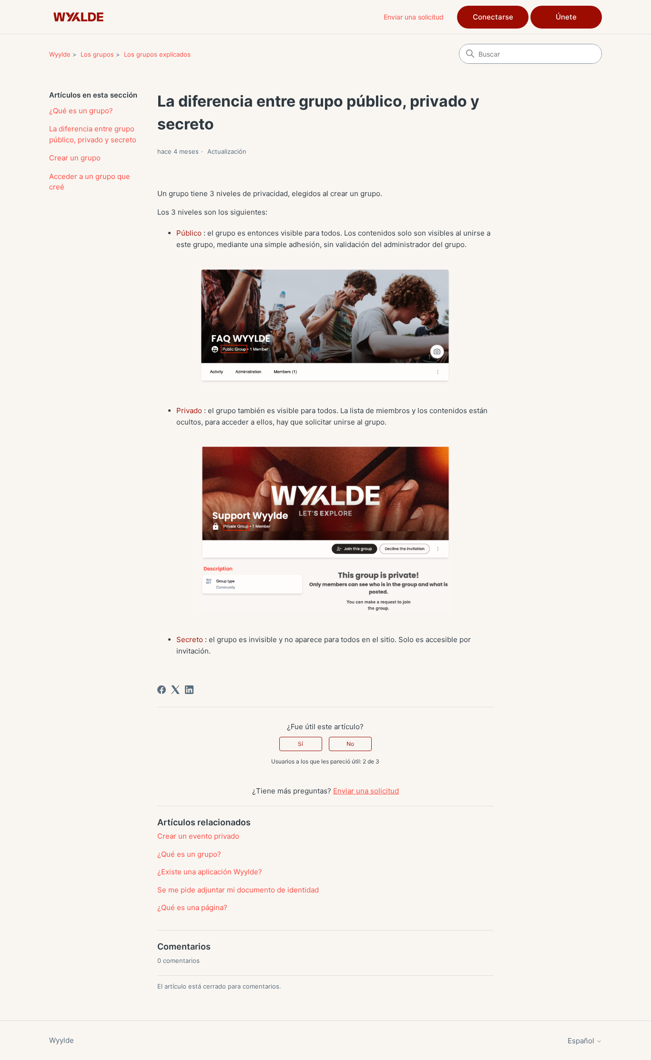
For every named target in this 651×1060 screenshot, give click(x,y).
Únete (566, 16)
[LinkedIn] (189, 689)
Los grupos (97, 54)
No (350, 743)
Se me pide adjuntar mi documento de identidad (238, 889)
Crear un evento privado (198, 836)
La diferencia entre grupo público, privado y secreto (92, 134)
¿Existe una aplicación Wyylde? (209, 871)
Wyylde (60, 54)
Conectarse (493, 16)
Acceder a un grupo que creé (89, 182)
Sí (300, 743)
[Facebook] (161, 689)
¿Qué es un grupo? (81, 110)
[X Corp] (175, 689)
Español (582, 1041)
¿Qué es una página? (192, 907)
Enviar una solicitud (414, 17)
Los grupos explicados (157, 54)
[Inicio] (78, 17)
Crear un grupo (75, 157)
